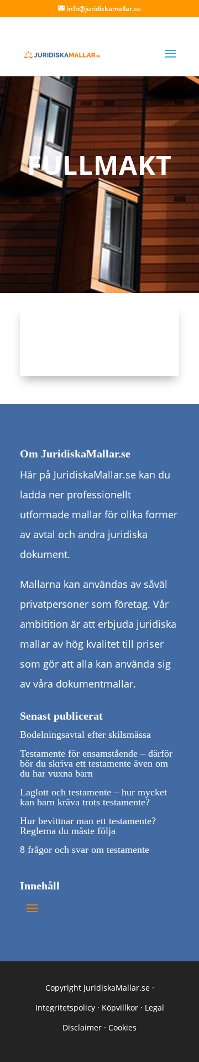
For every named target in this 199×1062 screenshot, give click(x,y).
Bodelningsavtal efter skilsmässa (85, 734)
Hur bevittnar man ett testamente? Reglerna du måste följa (88, 825)
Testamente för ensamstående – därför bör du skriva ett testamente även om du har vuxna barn (96, 763)
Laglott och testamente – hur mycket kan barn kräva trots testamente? (93, 797)
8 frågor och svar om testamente (84, 849)
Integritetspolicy (65, 1007)
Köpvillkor (120, 1007)
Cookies (122, 1027)
